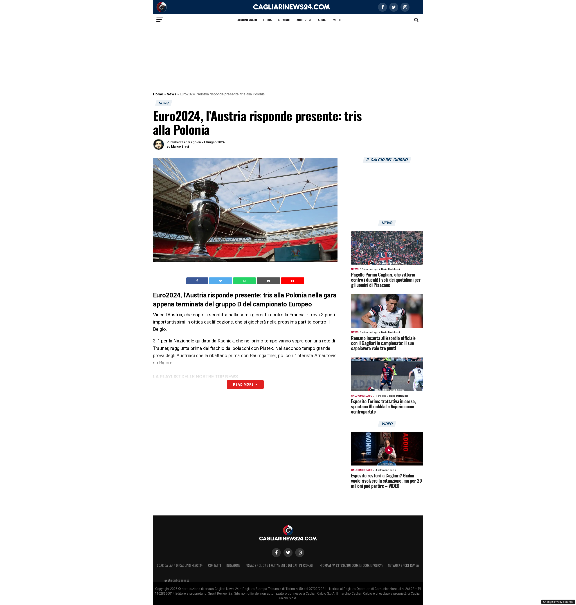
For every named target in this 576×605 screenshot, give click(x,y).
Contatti (214, 565)
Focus (267, 19)
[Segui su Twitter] (288, 552)
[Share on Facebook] (197, 281)
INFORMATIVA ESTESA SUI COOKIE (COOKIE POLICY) (350, 565)
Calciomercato (246, 19)
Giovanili (284, 19)
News (171, 94)
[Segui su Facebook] (276, 552)
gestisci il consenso (176, 580)
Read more (243, 384)
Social (322, 19)
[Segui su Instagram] (299, 552)
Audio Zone (304, 19)
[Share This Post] (245, 281)
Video (337, 19)
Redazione (233, 565)
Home (158, 94)
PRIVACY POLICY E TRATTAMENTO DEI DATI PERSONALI (279, 565)
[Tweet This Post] (221, 281)
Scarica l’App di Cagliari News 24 (180, 565)
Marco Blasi (180, 146)
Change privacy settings (558, 601)
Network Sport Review (403, 565)
